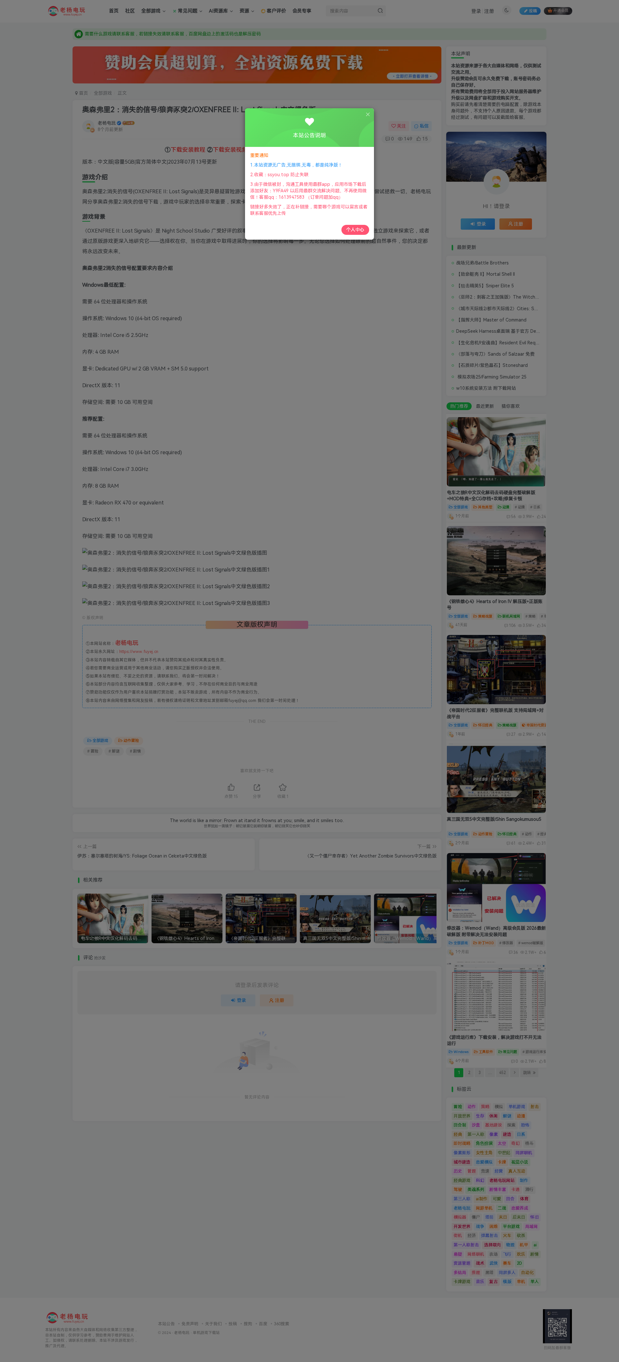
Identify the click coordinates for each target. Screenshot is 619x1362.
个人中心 (355, 229)
